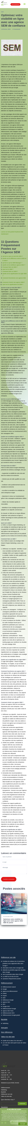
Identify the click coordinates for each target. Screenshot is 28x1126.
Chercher (22, 1103)
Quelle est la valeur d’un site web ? (13, 1040)
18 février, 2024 (6, 29)
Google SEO (6, 1006)
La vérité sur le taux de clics (11, 976)
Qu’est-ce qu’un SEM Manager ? (12, 263)
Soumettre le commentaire (8, 879)
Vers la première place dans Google (13, 974)
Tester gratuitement (15, 4)
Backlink (4, 1019)
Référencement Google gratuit (11, 1015)
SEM (4, 998)
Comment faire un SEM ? (10, 271)
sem (2, 12)
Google (5, 989)
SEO (4, 1004)
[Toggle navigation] (24, 4)
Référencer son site (8, 957)
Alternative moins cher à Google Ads (13, 968)
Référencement (6, 983)
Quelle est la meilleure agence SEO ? (14, 265)
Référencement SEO (9, 1013)
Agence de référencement (10, 991)
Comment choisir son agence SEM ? (14, 282)
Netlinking (5, 1023)
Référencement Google (9, 1008)
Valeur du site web (8, 1037)
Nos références (6, 1032)
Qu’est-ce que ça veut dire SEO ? (13, 256)
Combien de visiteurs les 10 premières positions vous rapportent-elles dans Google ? (14, 963)
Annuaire (4, 1028)
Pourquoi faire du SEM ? (10, 267)
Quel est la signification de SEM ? (13, 284)
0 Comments (16, 29)
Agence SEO (6, 1002)
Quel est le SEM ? (8, 269)
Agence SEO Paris (8, 1011)
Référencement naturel (9, 987)
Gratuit (4, 993)
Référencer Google (8, 1000)
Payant (5, 995)
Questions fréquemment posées (12, 978)
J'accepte (22, 1124)
